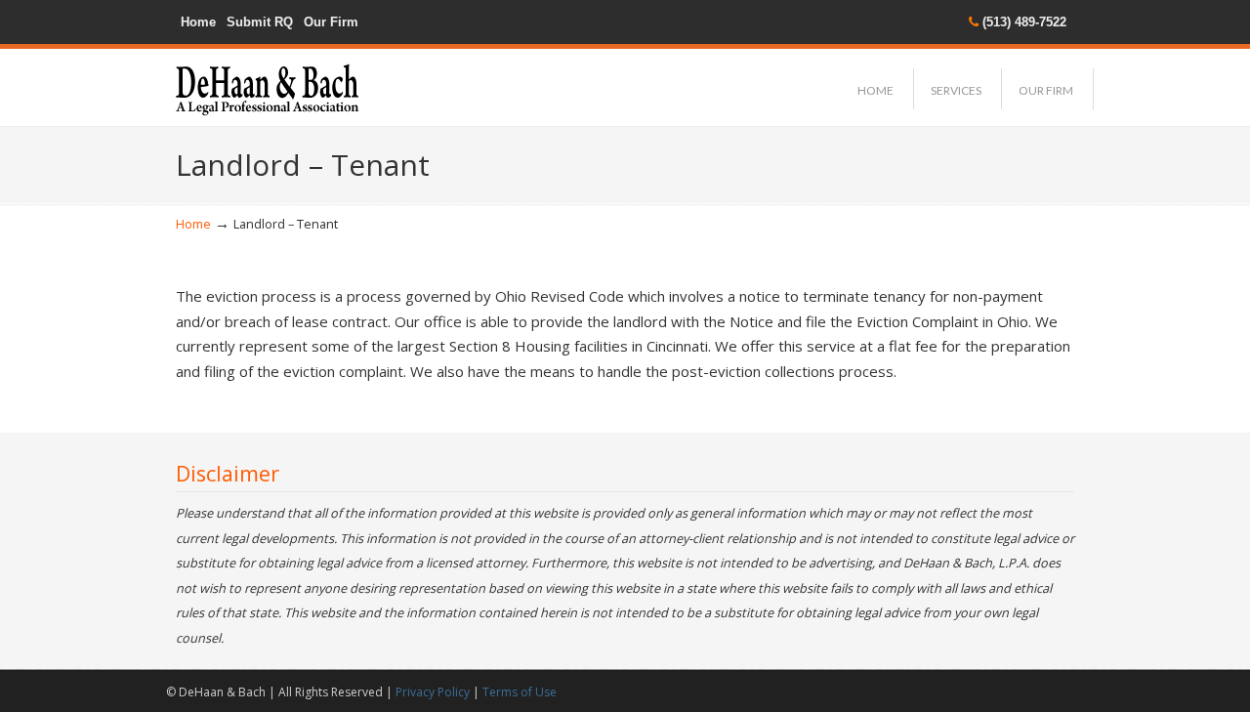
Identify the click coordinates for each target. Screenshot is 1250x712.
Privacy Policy (433, 692)
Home (198, 22)
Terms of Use (519, 692)
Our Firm (331, 22)
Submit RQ (260, 22)
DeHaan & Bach (267, 83)
